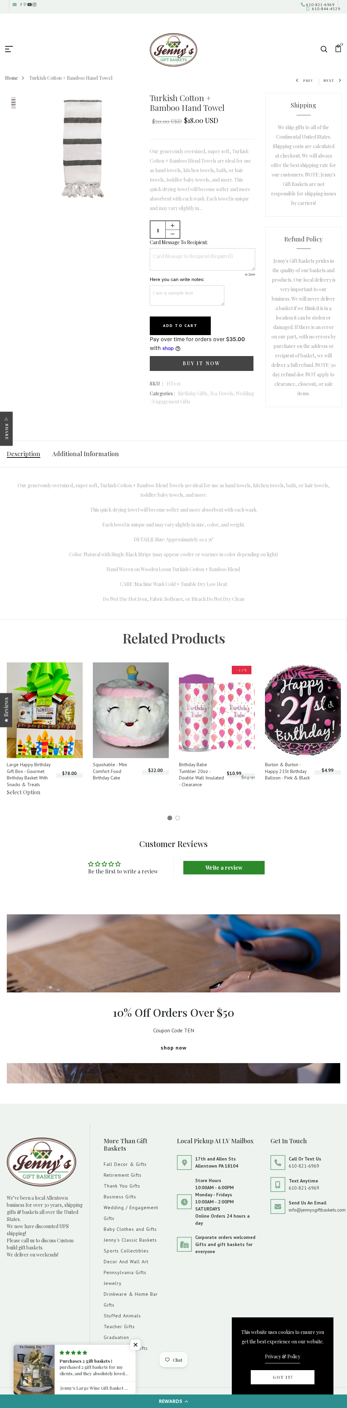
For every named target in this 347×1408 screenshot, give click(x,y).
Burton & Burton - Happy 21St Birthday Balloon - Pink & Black (287, 771)
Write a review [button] (224, 867)
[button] (173, 1401)
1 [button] (171, 819)
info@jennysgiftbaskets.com (317, 1210)
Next (329, 80)
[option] (13, 103)
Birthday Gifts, (194, 393)
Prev (308, 80)
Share (6, 432)
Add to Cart (180, 325)
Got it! (283, 1377)
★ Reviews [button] (5, 710)
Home (11, 78)
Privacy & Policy (282, 1356)
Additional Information (85, 454)
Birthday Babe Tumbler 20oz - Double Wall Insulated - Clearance (201, 774)
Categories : (162, 393)
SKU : (157, 383)
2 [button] (179, 819)
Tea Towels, (223, 393)
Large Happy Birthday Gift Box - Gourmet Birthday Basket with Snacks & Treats (28, 774)
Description (23, 454)
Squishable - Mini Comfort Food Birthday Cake (110, 771)
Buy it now (201, 363)
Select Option (23, 792)
